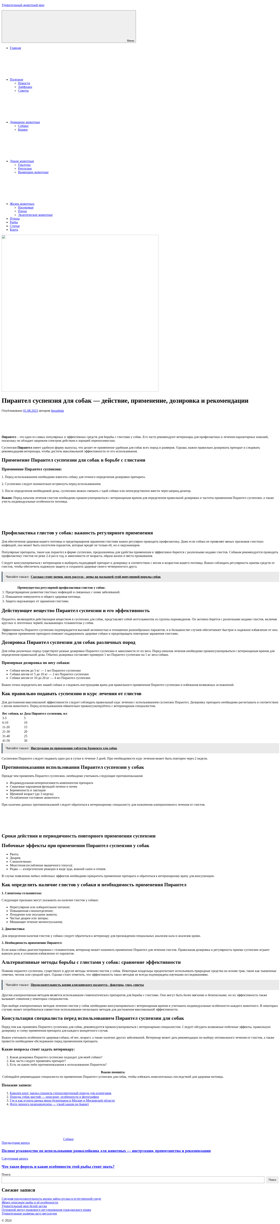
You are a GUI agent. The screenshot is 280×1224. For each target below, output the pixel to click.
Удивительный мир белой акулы (24, 1206)
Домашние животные (25, 122)
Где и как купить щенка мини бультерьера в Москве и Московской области (62, 1100)
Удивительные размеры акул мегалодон (29, 1213)
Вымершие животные (33, 172)
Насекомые (26, 207)
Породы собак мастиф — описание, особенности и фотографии (54, 1097)
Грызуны (24, 165)
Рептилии (25, 168)
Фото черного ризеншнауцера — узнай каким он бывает (49, 1104)
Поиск (6, 1174)
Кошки (23, 129)
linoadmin (57, 410)
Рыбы (14, 222)
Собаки (23, 126)
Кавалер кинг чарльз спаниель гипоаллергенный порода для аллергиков (60, 1093)
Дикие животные (22, 161)
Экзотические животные (35, 215)
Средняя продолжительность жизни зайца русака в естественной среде (51, 1198)
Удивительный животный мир (23, 5)
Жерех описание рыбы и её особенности (30, 1202)
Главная (15, 48)
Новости (24, 83)
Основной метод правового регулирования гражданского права (46, 1209)
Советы (23, 90)
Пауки (22, 211)
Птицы (15, 218)
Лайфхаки (25, 87)
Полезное (16, 79)
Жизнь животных (22, 203)
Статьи (15, 226)
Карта (14, 229)
